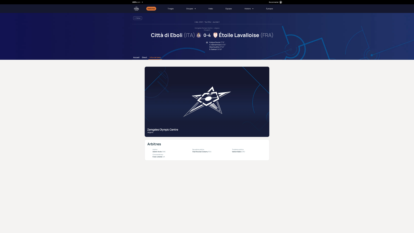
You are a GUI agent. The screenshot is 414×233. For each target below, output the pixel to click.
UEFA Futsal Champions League (136, 9)
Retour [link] (138, 18)
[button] (191, 9)
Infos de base (155, 57)
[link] (151, 9)
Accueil (136, 57)
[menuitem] (155, 9)
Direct (144, 57)
